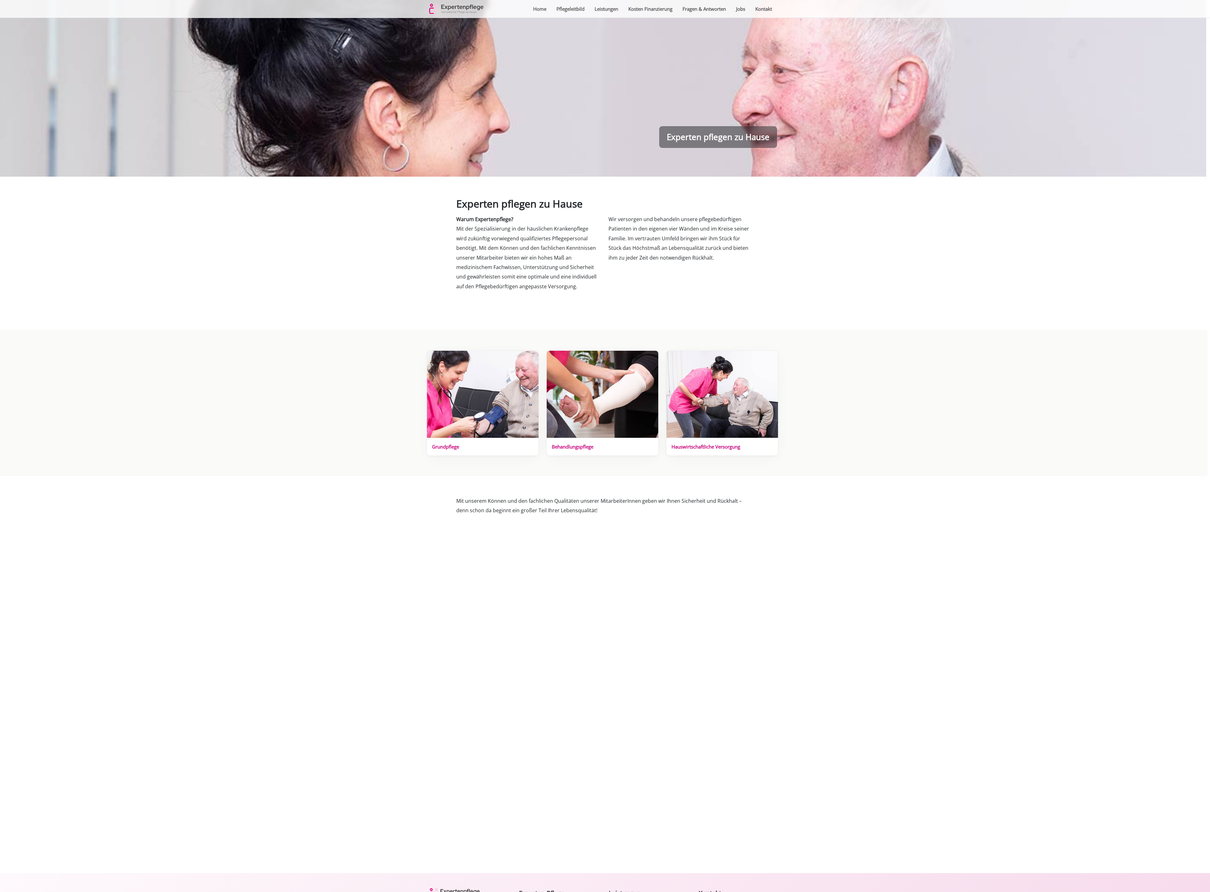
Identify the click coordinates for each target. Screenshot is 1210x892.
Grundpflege (445, 446)
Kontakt (763, 9)
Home (539, 9)
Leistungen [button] (606, 9)
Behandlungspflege (572, 446)
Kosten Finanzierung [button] (650, 9)
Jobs (740, 9)
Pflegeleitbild (570, 9)
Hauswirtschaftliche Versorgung (705, 446)
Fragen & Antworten (704, 9)
